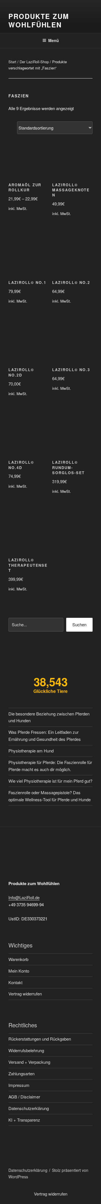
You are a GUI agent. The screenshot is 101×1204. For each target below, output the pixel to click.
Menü (53, 40)
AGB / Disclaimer (24, 1097)
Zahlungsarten (21, 1073)
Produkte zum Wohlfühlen (38, 20)
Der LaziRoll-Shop (34, 61)
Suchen (79, 624)
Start (12, 61)
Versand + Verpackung (29, 1062)
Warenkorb (18, 959)
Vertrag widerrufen (25, 994)
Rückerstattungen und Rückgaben (39, 1039)
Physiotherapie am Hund (31, 751)
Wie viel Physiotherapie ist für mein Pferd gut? (50, 781)
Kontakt (15, 982)
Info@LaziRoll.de (24, 897)
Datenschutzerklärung (28, 1108)
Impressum (18, 1085)
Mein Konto (18, 971)
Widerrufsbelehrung (26, 1050)
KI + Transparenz (24, 1120)
